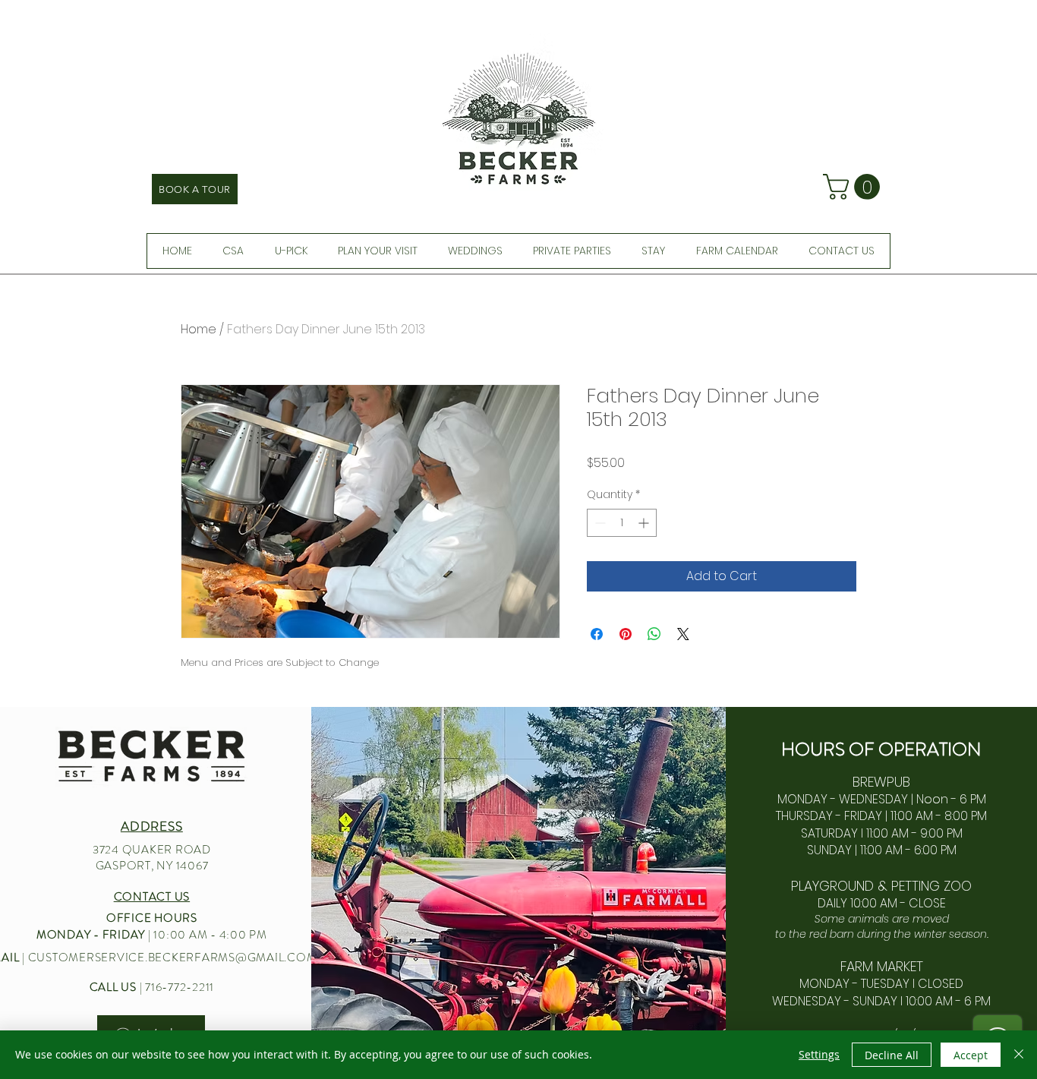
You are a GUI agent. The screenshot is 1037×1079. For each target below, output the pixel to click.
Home (198, 329)
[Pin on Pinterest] (625, 634)
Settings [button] (819, 1054)
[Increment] (644, 523)
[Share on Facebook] (597, 634)
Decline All (892, 1055)
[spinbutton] (621, 523)
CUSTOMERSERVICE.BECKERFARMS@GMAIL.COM (172, 957)
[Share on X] (683, 634)
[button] (854, 187)
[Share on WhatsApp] (654, 634)
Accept (970, 1055)
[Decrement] (598, 523)
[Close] (1019, 1055)
